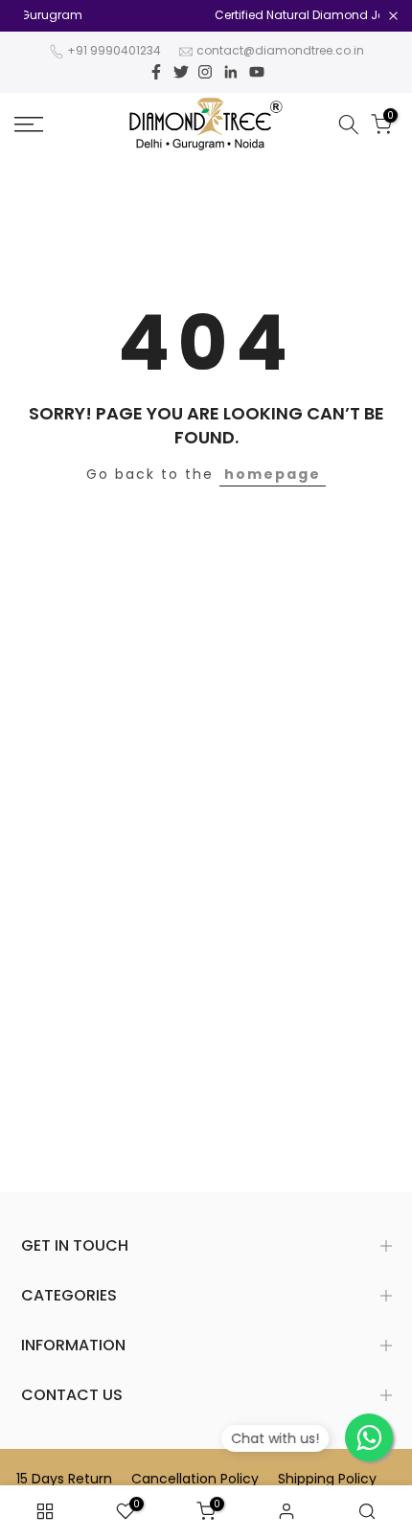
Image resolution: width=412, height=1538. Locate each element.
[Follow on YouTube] (256, 71)
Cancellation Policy (195, 1478)
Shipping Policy (327, 1478)
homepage (272, 474)
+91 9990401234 (114, 50)
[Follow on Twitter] (181, 71)
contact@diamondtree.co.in (280, 50)
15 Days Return (64, 1478)
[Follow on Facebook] (156, 71)
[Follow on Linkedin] (230, 71)
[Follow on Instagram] (205, 71)
